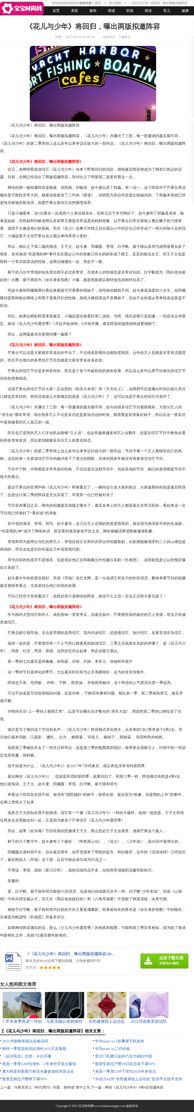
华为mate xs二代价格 (112, 1049)
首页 (56, 11)
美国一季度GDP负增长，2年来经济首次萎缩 (39, 1064)
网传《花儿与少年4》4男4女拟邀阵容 (134, 1087)
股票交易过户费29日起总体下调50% (125, 1064)
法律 (47, 20)
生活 (10, 20)
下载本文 (124, 37)
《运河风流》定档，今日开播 (26, 1056)
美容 (74, 11)
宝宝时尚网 (86, 1106)
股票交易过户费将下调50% (24, 1079)
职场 (129, 11)
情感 (111, 11)
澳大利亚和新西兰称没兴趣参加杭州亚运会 (38, 1071)
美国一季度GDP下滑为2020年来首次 (125, 1071)
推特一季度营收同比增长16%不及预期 (34, 1049)
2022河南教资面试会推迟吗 (25, 1041)
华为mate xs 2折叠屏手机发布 (119, 1041)
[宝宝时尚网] (22, 8)
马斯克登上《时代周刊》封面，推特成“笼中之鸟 (52, 1087)
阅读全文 (109, 37)
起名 (65, 20)
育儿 (166, 11)
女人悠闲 (29, 20)
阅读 (148, 11)
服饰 (92, 11)
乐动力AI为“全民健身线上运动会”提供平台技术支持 (138, 1079)
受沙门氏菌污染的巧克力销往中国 (123, 1056)
